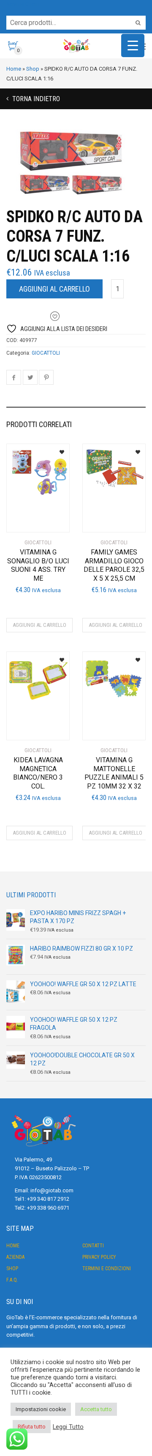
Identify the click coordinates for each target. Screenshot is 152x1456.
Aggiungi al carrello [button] (39, 625)
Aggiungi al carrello (54, 288)
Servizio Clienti (22, 4)
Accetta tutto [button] (96, 1409)
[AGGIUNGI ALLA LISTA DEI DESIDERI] (58, 449)
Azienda (15, 1257)
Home (12, 1246)
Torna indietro (35, 99)
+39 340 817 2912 (48, 1199)
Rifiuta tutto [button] (32, 1426)
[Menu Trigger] (132, 45)
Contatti (93, 1246)
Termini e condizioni (106, 1268)
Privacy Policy (99, 1257)
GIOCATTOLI (46, 353)
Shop (12, 1268)
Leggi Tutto (68, 1427)
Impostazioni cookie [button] (41, 1409)
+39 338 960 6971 (48, 1208)
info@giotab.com (51, 1190)
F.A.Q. (12, 1280)
